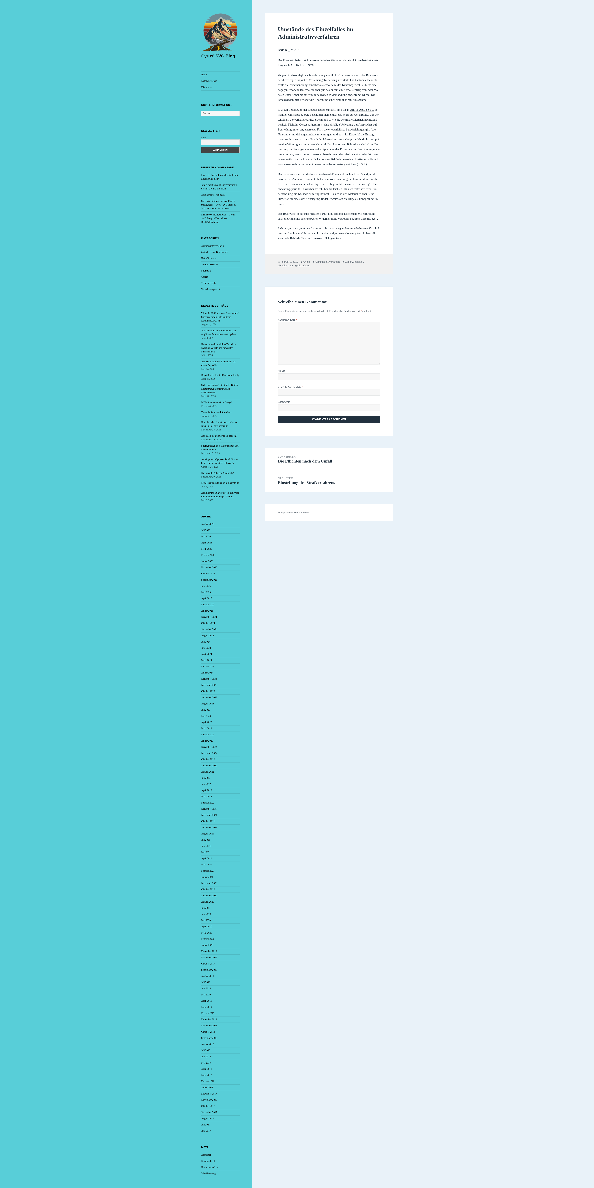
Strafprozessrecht (209, 264)
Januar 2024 (207, 672)
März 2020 (206, 932)
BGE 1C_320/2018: (290, 50)
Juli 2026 (205, 530)
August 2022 (207, 771)
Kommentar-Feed (209, 1167)
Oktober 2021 (208, 821)
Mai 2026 (206, 536)
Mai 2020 (206, 920)
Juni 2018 (206, 1056)
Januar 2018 (207, 1087)
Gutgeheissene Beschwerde (214, 252)
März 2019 (206, 1007)
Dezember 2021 (209, 809)
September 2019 (209, 970)
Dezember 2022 (209, 747)
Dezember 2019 (209, 951)
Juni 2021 (206, 846)
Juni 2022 (206, 784)
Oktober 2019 (208, 963)
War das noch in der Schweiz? (216, 208)
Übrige (204, 277)
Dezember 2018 (209, 1019)
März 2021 (206, 864)
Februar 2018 (207, 1081)
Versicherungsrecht (210, 289)
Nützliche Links (209, 81)
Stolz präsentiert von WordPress (293, 512)
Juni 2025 (206, 586)
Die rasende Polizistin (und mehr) (217, 473)
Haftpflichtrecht (209, 258)
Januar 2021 (207, 877)
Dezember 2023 (209, 679)
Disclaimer (206, 87)
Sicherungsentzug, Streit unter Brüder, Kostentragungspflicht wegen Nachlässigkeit (219, 389)
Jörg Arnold (207, 185)
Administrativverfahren (212, 246)
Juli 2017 (205, 1124)
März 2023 (206, 728)
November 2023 (209, 685)
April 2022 (206, 790)
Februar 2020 (207, 939)
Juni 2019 (206, 988)
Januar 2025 (207, 610)
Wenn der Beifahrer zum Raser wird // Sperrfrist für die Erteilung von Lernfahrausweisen (219, 317)
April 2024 (206, 654)
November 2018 (209, 1025)
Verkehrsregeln (208, 283)
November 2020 (209, 883)
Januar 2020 (207, 945)
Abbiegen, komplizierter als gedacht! (219, 435)
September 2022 (209, 765)
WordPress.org (208, 1173)
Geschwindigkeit (354, 262)
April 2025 (206, 598)
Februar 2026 (207, 555)
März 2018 (206, 1075)
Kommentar (287, 320)
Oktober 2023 (208, 691)
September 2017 (209, 1112)
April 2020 (206, 926)
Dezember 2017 (209, 1093)
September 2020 (209, 895)
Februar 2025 (207, 604)
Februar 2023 (207, 734)
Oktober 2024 (208, 623)
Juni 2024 (206, 648)
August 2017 (207, 1118)
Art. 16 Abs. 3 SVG (302, 65)
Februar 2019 (207, 1013)
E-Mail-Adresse (290, 387)
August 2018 (207, 1044)
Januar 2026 (207, 561)
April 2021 (206, 858)
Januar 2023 (207, 740)
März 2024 (206, 660)
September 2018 (209, 1038)
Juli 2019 (205, 982)
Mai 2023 (206, 716)
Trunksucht (219, 194)
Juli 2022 (205, 778)
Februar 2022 (207, 802)
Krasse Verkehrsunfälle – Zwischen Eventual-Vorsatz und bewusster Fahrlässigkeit (218, 348)
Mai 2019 (206, 994)
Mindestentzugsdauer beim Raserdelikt (220, 483)
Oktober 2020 (208, 889)
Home (204, 74)
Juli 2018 (205, 1050)
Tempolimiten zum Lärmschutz (216, 412)
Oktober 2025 (208, 573)
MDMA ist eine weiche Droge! (216, 402)
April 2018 (206, 1069)
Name (282, 371)
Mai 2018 (206, 1062)
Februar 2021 (207, 870)
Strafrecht (206, 270)
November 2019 (209, 957)
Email (204, 138)
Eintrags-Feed (208, 1161)
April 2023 (206, 722)
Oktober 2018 (208, 1031)
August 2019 (207, 976)
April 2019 (206, 1000)
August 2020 (207, 901)
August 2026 (207, 524)
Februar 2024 (207, 666)
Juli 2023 (205, 709)
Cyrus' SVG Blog (218, 56)
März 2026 (206, 548)
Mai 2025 (206, 592)
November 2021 (209, 815)
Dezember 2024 (209, 617)
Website (284, 402)
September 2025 (209, 579)
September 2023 (209, 697)
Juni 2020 (206, 914)
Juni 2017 (206, 1130)
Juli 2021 (205, 839)
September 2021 (209, 827)
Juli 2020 (205, 908)
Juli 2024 (205, 641)
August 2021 (207, 833)
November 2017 (209, 1100)
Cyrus (306, 262)
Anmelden (206, 1154)
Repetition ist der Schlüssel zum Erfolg (220, 375)
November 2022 (209, 753)
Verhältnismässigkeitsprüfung (294, 265)
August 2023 (207, 703)
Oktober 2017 (208, 1106)
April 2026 (206, 542)
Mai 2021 (206, 852)
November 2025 (209, 567)
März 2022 (206, 796)
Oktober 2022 (208, 759)
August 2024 (207, 635)
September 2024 (209, 629)
